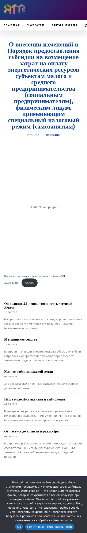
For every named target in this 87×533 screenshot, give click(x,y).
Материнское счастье (20, 339)
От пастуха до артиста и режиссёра (31, 431)
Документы (53, 135)
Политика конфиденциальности (49, 526)
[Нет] (82, 505)
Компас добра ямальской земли (28, 371)
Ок (19, 526)
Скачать (29, 282)
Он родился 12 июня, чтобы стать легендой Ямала (38, 305)
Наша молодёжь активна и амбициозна (34, 399)
